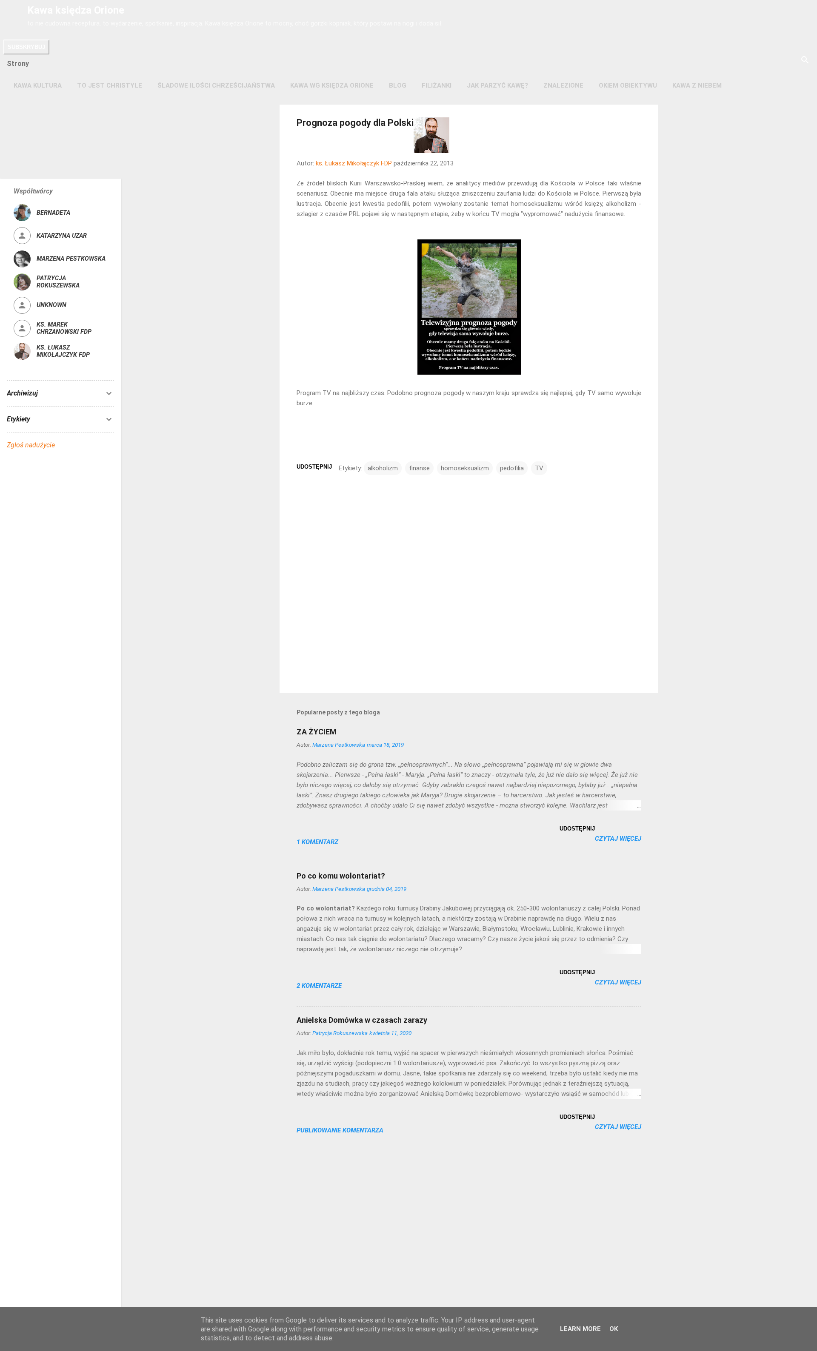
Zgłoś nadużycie (31, 445)
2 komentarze (319, 986)
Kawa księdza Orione (75, 10)
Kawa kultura (38, 85)
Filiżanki (436, 85)
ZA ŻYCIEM (317, 731)
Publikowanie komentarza (340, 1130)
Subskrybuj (26, 47)
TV (539, 468)
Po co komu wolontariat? (341, 875)
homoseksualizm (465, 468)
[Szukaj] (805, 61)
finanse (419, 468)
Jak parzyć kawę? (497, 85)
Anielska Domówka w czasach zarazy (362, 1019)
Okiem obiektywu (628, 85)
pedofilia (512, 468)
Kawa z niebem (697, 85)
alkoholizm (383, 468)
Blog (397, 85)
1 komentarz (317, 842)
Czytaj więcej (618, 838)
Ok (613, 1329)
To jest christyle (109, 85)
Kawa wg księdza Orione (332, 85)
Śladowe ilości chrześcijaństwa (216, 85)
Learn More (580, 1329)
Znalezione (563, 85)
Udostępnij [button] (314, 467)
